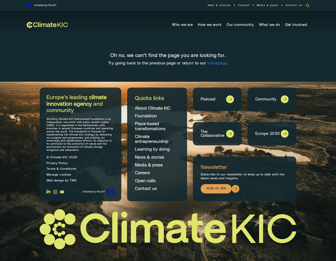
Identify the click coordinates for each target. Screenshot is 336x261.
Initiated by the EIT (93, 192)
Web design (55, 180)
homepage (217, 63)
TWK (73, 180)
